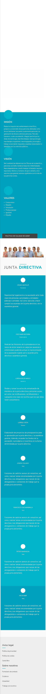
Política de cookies (8, 656)
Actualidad (5, 681)
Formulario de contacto (9, 672)
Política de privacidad (9, 651)
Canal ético (5, 661)
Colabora (5, 676)
